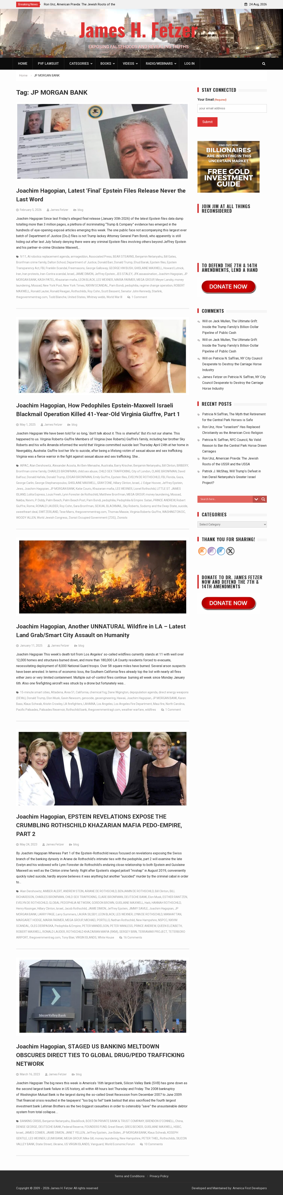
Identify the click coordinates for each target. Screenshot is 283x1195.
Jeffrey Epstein (105, 274)
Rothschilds (78, 291)
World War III (114, 297)
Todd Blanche (58, 297)
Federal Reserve (72, 1126)
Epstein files (158, 262)
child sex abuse (88, 471)
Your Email (211, 99)
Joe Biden (114, 1132)
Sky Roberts (131, 506)
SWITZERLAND (48, 511)
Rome (31, 506)
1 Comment (139, 297)
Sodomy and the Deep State (158, 506)
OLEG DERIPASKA (41, 926)
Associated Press (100, 256)
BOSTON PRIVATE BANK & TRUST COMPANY (115, 1121)
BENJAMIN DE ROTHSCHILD (136, 891)
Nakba (20, 500)
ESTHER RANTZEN (175, 897)
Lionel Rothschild (145, 488)
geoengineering (105, 698)
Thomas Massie (118, 511)
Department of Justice (82, 262)
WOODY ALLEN (26, 517)
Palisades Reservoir (52, 709)
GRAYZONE (104, 483)
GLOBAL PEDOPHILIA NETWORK (70, 902)
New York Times (74, 285)
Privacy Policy (159, 1176)
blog (80, 209)
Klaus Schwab (33, 704)
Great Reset (115, 1126)
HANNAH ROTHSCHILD (166, 902)
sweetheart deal (26, 511)
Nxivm (30, 500)
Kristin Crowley (52, 704)
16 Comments (132, 937)
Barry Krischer (123, 465)
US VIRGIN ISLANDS (76, 1144)
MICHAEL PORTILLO (97, 920)
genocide (88, 698)
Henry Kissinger (26, 908)
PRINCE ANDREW (164, 500)
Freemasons (76, 268)
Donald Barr (105, 262)
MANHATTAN (172, 914)
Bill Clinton (168, 465)
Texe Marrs (66, 511)
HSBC (177, 1126)
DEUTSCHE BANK (135, 897)
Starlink (157, 291)
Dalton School (57, 262)
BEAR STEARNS (123, 256)
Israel (70, 274)
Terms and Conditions (130, 1176)
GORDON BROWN (103, 902)
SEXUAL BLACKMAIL (108, 506)
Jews (19, 488)
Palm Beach (54, 500)
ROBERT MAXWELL (28, 931)
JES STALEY (124, 274)
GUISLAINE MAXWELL (129, 902)
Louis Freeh (53, 494)
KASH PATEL (46, 279)
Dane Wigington (118, 692)
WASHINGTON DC (173, 511)
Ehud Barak (141, 262)
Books (105, 64)
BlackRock (78, 1121)
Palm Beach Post (74, 500)
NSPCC (162, 920)
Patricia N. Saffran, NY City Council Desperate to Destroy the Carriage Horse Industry (232, 364)
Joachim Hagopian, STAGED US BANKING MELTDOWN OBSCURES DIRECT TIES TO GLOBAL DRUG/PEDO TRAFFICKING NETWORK (100, 1055)
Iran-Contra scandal (53, 274)
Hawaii (121, 698)
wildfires (150, 709)
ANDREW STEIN (73, 891)
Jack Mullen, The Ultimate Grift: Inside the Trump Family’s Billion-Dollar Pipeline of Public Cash (230, 327)
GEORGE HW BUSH (121, 268)
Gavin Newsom (71, 698)
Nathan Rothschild (123, 920)
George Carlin (25, 483)
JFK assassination (145, 274)
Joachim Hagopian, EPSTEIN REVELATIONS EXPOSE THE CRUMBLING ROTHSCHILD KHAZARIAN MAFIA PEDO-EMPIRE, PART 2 (99, 825)
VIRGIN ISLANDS (86, 937)
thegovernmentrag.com (31, 297)
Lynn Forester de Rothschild (80, 494)
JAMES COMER (34, 1132)
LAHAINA (89, 704)
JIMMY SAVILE (138, 908)
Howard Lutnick (173, 268)
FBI (43, 268)
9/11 (23, 256)
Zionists (122, 517)
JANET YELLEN (75, 1132)
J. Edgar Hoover (150, 483)
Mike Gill (88, 1138)
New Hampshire (146, 920)
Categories (79, 64)
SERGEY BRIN (128, 931)
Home (22, 64)
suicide (182, 506)
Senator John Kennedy (136, 291)
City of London (141, 471)
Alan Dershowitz (40, 465)
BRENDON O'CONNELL (159, 1121)
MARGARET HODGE (29, 920)
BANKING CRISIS (30, 1121)
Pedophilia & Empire (68, 926)
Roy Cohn (94, 291)
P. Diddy (40, 500)
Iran (18, 274)
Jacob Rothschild (75, 908)
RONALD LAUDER (47, 506)
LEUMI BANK (55, 1138)
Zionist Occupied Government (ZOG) (92, 517)
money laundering (157, 494)
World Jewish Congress (52, 517)
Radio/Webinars (159, 64)
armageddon (79, 256)
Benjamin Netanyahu (149, 256)
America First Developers (250, 1188)
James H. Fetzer (138, 29)
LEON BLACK (86, 279)
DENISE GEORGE (26, 1126)
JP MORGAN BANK (62, 488)
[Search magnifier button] (263, 499)
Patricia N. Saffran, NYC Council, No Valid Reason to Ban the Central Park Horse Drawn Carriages (234, 445)
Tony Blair (68, 937)
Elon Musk (53, 698)
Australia (107, 465)
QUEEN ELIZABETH (169, 926)
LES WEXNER (104, 279)
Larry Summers (66, 914)
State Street (44, 1144)
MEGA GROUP (145, 279)
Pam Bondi (116, 285)
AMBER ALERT (52, 891)
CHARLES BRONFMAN (62, 471)
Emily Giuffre (101, 477)
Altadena (57, 692)
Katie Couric (83, 488)
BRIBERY (182, 465)
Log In (189, 64)
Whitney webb (96, 297)
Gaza (179, 477)
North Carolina (175, 704)
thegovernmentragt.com (104, 709)
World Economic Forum (120, 1144)
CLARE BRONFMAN (164, 471)
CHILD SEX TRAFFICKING (114, 471)
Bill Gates (170, 256)
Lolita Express (36, 494)
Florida (170, 477)
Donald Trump (123, 262)
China (179, 1121)
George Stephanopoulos (51, 483)
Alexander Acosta (64, 465)
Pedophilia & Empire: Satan (134, 500)
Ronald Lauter (40, 291)
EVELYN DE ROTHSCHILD (144, 477)
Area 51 (69, 692)
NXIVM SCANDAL (97, 285)
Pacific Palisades (27, 709)
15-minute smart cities (35, 692)
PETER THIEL (150, 1138)
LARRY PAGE (46, 914)
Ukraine (58, 1144)
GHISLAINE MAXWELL (148, 268)
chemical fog (98, 692)
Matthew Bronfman (112, 494)
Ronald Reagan (60, 291)
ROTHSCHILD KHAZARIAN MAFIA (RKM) (92, 931)
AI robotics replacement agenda (48, 256)
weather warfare (133, 709)
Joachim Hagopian (170, 274)
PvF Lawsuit (48, 64)
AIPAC (24, 465)
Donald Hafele (36, 477)
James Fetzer (59, 209)
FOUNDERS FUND (96, 1126)
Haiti (147, 902)
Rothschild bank (76, 709)
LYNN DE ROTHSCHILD (148, 914)
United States (77, 297)
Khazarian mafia (66, 279)
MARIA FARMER (124, 279)
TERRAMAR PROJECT (152, 931)
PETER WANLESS (121, 926)
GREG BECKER (134, 1126)
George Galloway (97, 268)
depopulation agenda (143, 692)
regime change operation (156, 285)
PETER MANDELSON (95, 926)
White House (106, 937)
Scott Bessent (110, 291)
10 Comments (153, 1144)
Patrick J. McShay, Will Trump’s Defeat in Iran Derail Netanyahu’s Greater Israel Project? (231, 477)
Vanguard (97, 1144)
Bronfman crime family (31, 262)
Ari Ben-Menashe (88, 465)
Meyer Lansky (164, 279)
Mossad (36, 285)
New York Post (52, 285)
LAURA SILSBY (87, 914)
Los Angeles (105, 704)
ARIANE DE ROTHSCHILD (101, 891)
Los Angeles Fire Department (133, 704)
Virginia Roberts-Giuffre (145, 511)
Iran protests (30, 274)
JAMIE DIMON (84, 274)
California (82, 692)
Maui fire (158, 704)
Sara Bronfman (83, 506)
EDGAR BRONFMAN (79, 477)
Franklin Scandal (56, 268)
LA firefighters (73, 704)
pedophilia (131, 285)
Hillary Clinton (122, 483)
